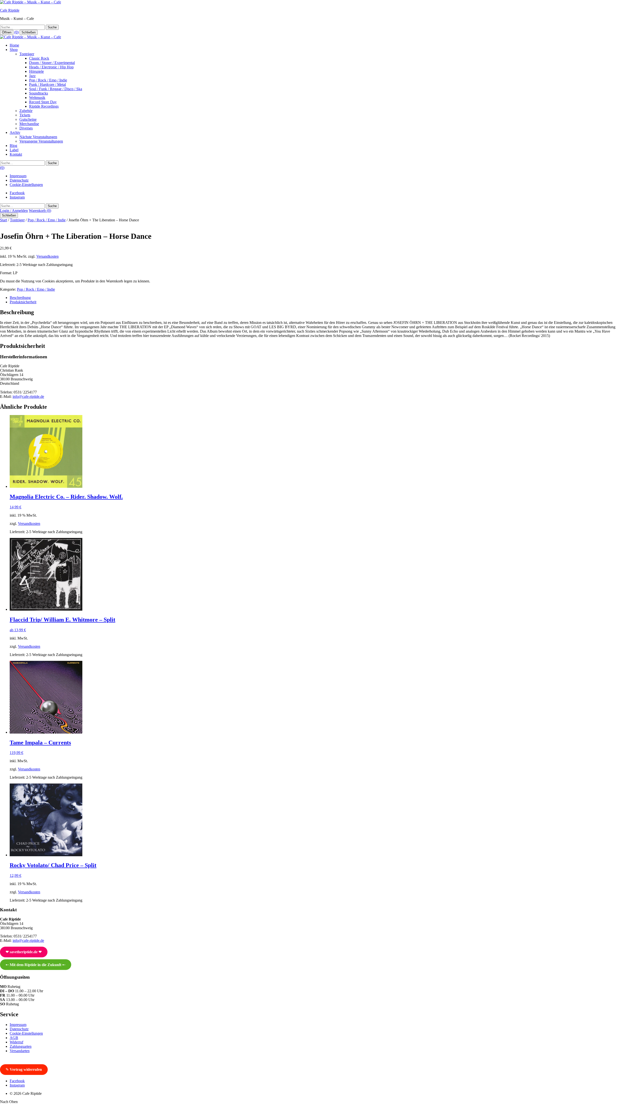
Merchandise (29, 124)
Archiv (15, 132)
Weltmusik (37, 98)
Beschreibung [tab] (20, 298)
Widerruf (16, 1042)
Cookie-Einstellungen (26, 185)
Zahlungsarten (20, 1046)
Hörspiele (36, 71)
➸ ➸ (35, 965)
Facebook (17, 193)
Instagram (17, 197)
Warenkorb (40, 210)
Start (3, 220)
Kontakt (16, 154)
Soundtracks (38, 93)
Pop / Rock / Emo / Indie (48, 80)
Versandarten (20, 1051)
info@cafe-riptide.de (28, 396)
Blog (13, 146)
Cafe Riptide (9, 10)
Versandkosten (47, 256)
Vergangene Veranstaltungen (41, 141)
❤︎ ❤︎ (24, 952)
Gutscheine (28, 119)
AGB (14, 1038)
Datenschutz (19, 180)
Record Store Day (43, 102)
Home (14, 45)
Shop (14, 50)
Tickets (24, 115)
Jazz (32, 76)
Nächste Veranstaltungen (38, 137)
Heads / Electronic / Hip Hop (51, 67)
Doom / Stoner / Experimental (52, 63)
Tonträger (26, 54)
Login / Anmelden (14, 210)
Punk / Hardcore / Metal (47, 84)
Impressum (18, 176)
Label (14, 150)
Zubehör (25, 111)
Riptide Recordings (44, 106)
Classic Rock (39, 58)
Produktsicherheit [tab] (23, 302)
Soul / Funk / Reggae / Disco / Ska (55, 89)
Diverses (26, 128)
